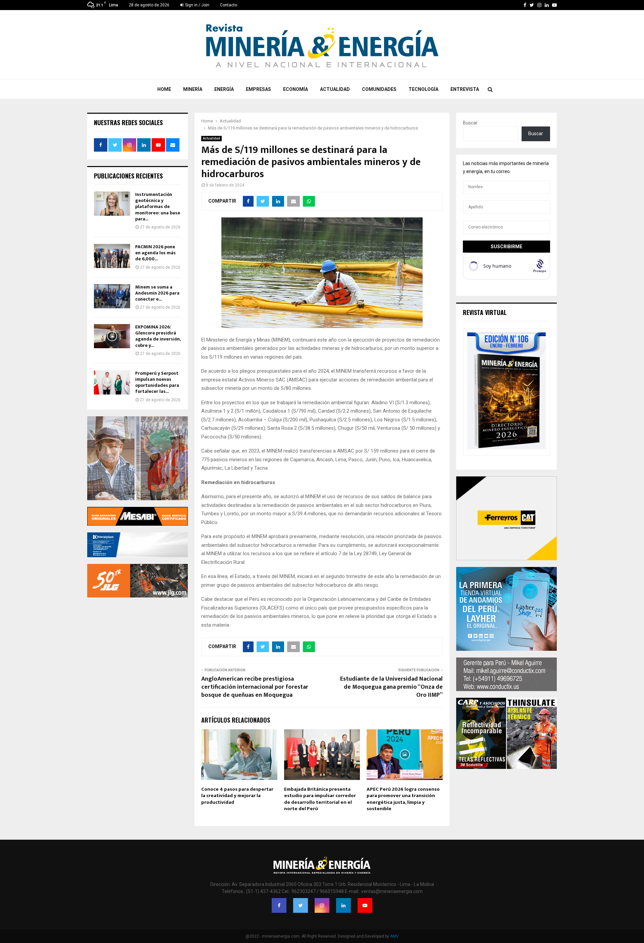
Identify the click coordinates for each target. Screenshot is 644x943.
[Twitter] (300, 905)
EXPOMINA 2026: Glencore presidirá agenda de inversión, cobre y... (157, 336)
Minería (192, 89)
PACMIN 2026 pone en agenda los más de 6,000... (155, 253)
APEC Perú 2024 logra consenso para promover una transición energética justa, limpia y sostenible (403, 799)
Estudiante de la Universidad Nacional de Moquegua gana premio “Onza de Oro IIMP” (391, 687)
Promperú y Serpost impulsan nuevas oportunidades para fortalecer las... (157, 382)
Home (164, 89)
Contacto (228, 5)
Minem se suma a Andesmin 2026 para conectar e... (157, 293)
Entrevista (464, 89)
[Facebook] (279, 905)
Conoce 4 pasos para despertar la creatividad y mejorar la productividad (237, 795)
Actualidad (335, 89)
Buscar (470, 122)
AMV (394, 936)
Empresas (258, 89)
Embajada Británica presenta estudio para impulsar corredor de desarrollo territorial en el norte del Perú (320, 799)
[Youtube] (365, 905)
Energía (224, 89)
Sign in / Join (196, 5)
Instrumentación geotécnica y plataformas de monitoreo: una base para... (157, 207)
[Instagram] (322, 905)
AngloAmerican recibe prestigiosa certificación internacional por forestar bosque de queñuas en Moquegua (254, 687)
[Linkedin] (343, 905)
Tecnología (423, 89)
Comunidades (379, 89)
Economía (295, 89)
